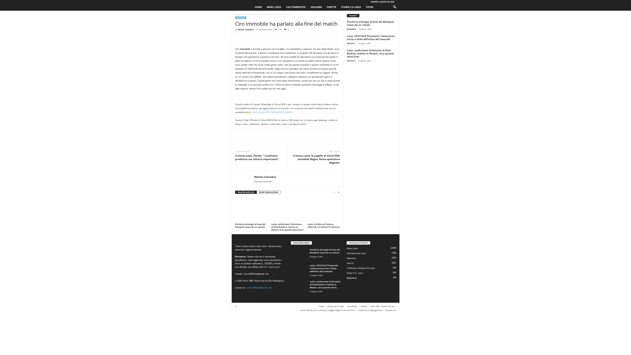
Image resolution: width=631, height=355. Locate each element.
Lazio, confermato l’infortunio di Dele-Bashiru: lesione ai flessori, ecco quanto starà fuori (287, 227)
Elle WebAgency (276, 281)
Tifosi (369, 7)
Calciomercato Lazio (356, 253)
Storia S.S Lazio (351, 7)
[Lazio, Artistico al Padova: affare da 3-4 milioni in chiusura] (323, 209)
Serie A (350, 263)
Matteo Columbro (246, 29)
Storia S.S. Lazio (355, 273)
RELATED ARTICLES (246, 192)
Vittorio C (351, 43)
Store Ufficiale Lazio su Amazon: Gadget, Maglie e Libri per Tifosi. (328, 310)
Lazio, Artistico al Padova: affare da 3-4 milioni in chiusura (323, 225)
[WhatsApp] (261, 38)
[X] (246, 38)
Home (258, 7)
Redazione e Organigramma (370, 310)
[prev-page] (334, 192)
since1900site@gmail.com (256, 274)
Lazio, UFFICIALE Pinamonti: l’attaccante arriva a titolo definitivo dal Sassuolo (371, 37)
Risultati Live (391, 310)
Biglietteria (352, 278)
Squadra (316, 7)
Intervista (351, 258)
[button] (394, 7)
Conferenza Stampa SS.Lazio (361, 268)
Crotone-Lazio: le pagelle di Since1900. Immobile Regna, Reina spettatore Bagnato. (316, 159)
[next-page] (338, 192)
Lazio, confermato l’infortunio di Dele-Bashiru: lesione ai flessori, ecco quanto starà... (325, 284)
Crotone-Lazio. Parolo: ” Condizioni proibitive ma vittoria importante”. (257, 157)
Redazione (351, 29)
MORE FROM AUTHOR (268, 192)
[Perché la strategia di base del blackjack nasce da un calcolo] (251, 209)
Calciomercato (296, 7)
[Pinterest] (253, 38)
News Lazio (274, 7)
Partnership (352, 306)
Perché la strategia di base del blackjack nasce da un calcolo (250, 225)
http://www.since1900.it (263, 182)
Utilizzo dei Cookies (335, 306)
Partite (331, 7)
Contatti (363, 306)
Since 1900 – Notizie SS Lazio (383, 306)
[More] (268, 38)
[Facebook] (238, 38)
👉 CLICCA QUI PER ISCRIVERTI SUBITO (270, 112)
